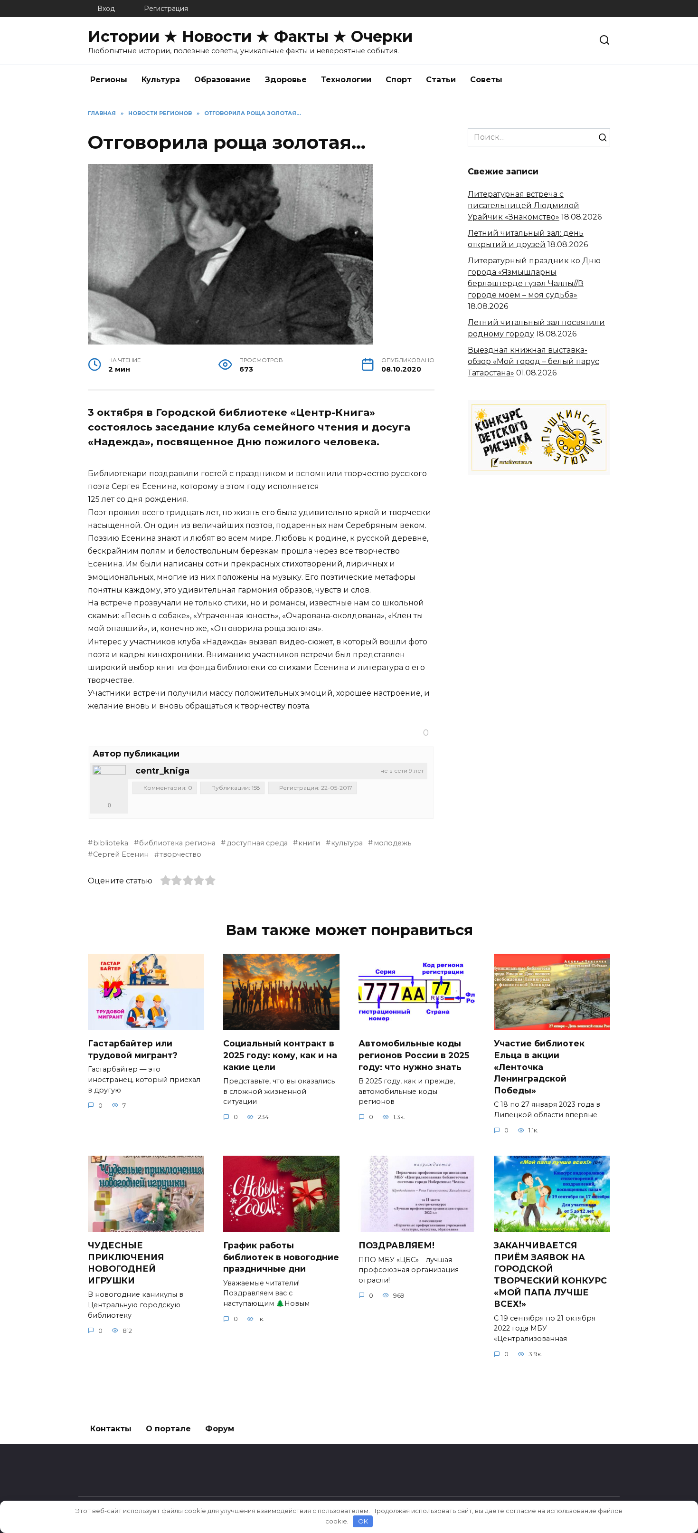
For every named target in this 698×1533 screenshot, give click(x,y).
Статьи (441, 79)
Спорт (399, 79)
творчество (180, 854)
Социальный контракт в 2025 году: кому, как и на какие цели (280, 1055)
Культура (160, 79)
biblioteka (110, 843)
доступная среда (256, 843)
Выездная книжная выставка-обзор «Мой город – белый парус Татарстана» (533, 361)
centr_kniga (162, 771)
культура (347, 843)
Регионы (108, 79)
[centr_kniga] (109, 781)
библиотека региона (177, 843)
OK (363, 1521)
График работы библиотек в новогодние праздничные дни (281, 1257)
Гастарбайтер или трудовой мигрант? (133, 1049)
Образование (222, 79)
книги (309, 843)
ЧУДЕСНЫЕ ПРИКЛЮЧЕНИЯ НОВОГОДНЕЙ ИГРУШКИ (126, 1262)
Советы (486, 79)
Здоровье (286, 79)
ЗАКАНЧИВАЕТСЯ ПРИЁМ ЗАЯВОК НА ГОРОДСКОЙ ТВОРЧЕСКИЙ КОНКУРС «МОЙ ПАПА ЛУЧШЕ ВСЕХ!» (550, 1274)
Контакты (111, 1428)
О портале (168, 1428)
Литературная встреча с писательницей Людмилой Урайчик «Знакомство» (523, 205)
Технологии (346, 79)
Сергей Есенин (121, 854)
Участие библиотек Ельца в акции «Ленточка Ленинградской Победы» (539, 1066)
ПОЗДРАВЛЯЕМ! (396, 1245)
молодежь (392, 843)
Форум (219, 1428)
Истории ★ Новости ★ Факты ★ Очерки (250, 36)
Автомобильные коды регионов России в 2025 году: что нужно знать (413, 1055)
